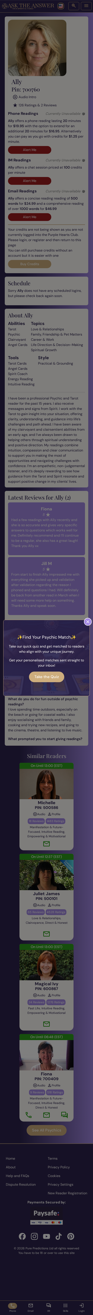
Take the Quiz (46, 676)
